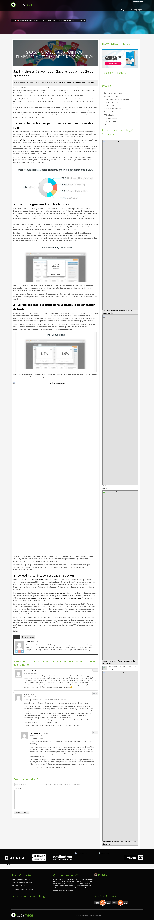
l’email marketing (37, 579)
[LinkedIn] (22, 651)
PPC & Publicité (109, 115)
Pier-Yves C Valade (36, 733)
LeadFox (84, 888)
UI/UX (106, 124)
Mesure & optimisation (112, 109)
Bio (17, 637)
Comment (18, 788)
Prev (5, 864)
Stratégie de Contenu (112, 121)
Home (14, 20)
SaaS (42, 93)
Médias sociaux (109, 105)
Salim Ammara (32, 641)
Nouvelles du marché (89, 82)
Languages (137, 10)
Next (9, 864)
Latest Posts (29, 637)
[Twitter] (16, 651)
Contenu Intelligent (111, 96)
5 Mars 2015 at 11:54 (36, 735)
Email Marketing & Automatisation (29, 20)
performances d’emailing (61, 593)
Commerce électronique (113, 93)
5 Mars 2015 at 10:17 (30, 697)
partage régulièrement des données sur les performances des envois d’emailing (60, 598)
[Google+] (19, 651)
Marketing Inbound (111, 102)
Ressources (113, 10)
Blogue (123, 10)
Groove (40, 140)
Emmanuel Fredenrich (32, 671)
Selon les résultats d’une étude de (25, 140)
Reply (95, 670)
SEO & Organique (110, 118)
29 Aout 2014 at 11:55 (30, 673)
